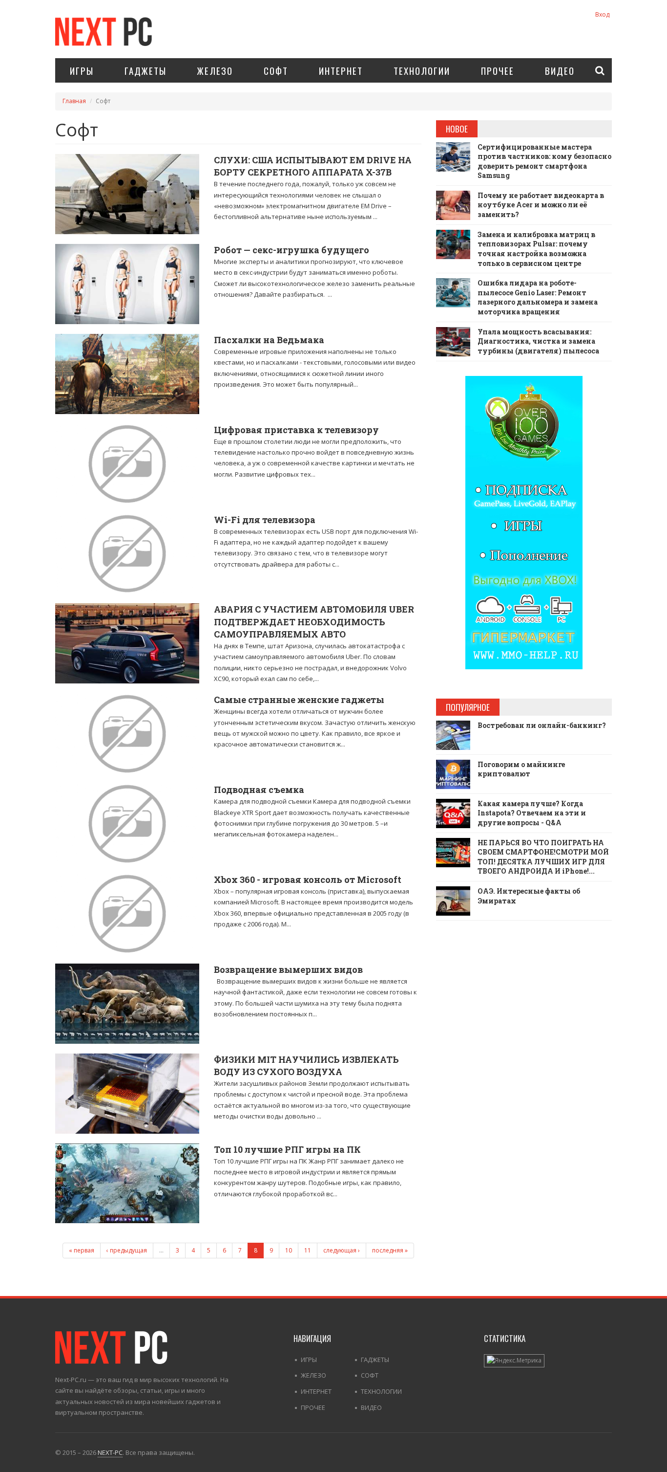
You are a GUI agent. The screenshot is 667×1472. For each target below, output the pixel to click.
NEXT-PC (110, 1452)
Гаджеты (146, 70)
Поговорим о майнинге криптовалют (521, 769)
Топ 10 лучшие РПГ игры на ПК (287, 1149)
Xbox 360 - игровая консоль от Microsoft (307, 879)
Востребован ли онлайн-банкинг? (542, 725)
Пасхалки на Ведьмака (269, 340)
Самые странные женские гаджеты (299, 699)
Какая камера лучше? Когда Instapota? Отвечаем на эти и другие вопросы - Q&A (532, 813)
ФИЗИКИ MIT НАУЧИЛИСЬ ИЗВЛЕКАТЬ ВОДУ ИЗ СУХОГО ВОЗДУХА (306, 1065)
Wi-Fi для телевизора (264, 520)
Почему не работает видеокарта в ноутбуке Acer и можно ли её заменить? (541, 205)
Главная (74, 101)
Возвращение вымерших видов (288, 969)
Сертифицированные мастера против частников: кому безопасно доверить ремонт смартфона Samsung (544, 161)
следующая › (341, 1250)
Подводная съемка (259, 789)
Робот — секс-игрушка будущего (291, 250)
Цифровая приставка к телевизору (296, 430)
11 (307, 1250)
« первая (81, 1250)
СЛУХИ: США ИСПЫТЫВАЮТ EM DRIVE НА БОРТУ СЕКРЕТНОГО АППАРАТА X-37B (313, 166)
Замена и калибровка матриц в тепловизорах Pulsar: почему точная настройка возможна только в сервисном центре (536, 249)
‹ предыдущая (126, 1250)
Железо (215, 70)
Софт (276, 70)
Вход (602, 14)
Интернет (341, 70)
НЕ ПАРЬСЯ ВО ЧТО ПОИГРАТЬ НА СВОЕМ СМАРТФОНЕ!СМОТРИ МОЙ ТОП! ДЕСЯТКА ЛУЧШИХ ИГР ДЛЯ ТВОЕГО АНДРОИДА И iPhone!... (543, 857)
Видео (560, 70)
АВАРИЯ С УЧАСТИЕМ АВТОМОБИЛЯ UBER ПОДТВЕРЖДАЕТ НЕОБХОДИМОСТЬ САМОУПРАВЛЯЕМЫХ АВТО (314, 621)
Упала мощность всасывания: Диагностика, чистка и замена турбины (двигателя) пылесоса (538, 341)
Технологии (422, 70)
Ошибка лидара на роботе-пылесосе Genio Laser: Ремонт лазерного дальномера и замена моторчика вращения (538, 297)
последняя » (390, 1250)
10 (288, 1250)
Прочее (497, 70)
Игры (82, 70)
